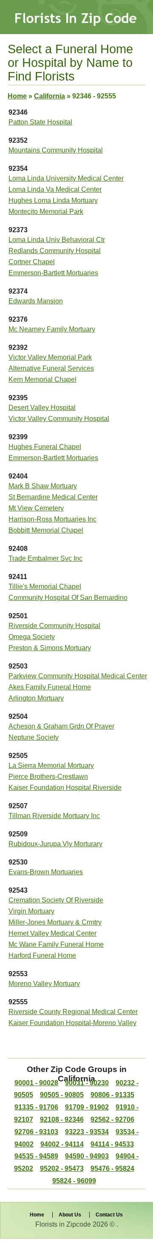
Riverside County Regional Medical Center (73, 1011)
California (49, 96)
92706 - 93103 (36, 1131)
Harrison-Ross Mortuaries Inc (52, 519)
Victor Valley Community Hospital (58, 418)
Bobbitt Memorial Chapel (45, 530)
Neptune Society (33, 737)
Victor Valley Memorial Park (50, 357)
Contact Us (109, 1215)
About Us (70, 1215)
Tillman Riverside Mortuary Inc (54, 815)
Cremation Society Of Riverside (55, 900)
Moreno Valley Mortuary (44, 983)
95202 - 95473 (62, 1168)
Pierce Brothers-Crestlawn (48, 776)
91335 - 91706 (36, 1107)
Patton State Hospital (40, 122)
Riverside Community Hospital (54, 625)
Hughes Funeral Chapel (44, 446)
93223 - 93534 (87, 1131)
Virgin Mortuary (31, 911)
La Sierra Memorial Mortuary (51, 765)
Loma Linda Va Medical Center (55, 189)
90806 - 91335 (112, 1094)
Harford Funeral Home (42, 955)
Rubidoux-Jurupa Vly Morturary (55, 843)
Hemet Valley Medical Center (52, 933)
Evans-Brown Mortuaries (45, 872)
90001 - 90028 (36, 1082)
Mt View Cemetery (36, 508)
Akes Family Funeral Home (49, 687)
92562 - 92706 (112, 1119)
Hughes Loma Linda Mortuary (53, 200)
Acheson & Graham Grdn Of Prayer (61, 726)
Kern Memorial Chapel (42, 379)
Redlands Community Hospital (54, 250)
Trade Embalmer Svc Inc (45, 558)
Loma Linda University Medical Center (66, 178)
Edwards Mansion (35, 301)
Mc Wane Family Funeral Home (56, 944)
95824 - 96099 (74, 1180)
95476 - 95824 (112, 1168)
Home (17, 96)
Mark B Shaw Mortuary (42, 486)
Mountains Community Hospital (55, 150)
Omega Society (31, 636)
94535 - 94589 (36, 1156)
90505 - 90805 (62, 1094)
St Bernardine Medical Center (53, 497)
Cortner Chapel (31, 261)
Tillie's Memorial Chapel (44, 586)
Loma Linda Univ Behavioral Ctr (56, 239)
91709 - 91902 (87, 1107)
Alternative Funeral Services (51, 368)
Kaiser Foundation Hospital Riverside (65, 787)
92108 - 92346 (62, 1119)
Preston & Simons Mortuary (49, 647)
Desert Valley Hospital (42, 407)
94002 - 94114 (62, 1144)
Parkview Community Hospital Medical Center (77, 676)
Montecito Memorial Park (45, 211)
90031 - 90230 (87, 1082)
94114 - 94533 (112, 1144)
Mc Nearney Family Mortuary (51, 329)
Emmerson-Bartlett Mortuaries (53, 273)
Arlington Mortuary (36, 698)
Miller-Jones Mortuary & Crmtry (55, 922)
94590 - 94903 (87, 1156)
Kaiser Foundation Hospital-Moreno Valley (72, 1022)
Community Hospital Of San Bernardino (68, 597)
